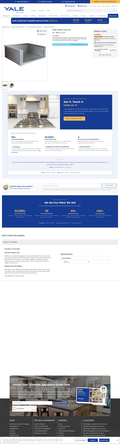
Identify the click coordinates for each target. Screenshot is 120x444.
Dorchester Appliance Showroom (94, 428)
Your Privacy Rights (80, 440)
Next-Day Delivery (23, 1)
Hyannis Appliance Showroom (93, 433)
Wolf (53, 32)
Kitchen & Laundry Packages (19, 424)
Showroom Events (40, 433)
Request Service (70, 1)
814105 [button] (63, 32)
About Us (62, 428)
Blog (60, 424)
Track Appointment (40, 431)
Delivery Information (41, 426)
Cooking (33, 15)
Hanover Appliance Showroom (93, 426)
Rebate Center (113, 15)
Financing (83, 15)
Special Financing (46, 1)
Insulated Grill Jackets (49, 27)
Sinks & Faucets (65, 15)
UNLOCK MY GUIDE (61, 402)
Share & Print (42, 31)
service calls (76, 21)
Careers (61, 435)
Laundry (25, 15)
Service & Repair (39, 424)
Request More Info (106, 54)
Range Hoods (42, 15)
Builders (92, 15)
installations (88, 21)
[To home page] (14, 8)
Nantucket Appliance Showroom (94, 435)
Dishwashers (16, 15)
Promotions (41, 10)
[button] (91, 6)
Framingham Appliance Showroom (95, 424)
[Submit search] (114, 10)
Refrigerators (14, 426)
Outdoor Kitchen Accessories (18, 27)
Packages (75, 15)
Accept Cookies (104, 440)
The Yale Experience (44, 420)
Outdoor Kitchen (53, 15)
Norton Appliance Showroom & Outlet (96, 431)
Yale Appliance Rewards (67, 431)
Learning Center (101, 15)
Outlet (48, 10)
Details (84, 44)
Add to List (42, 34)
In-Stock (33, 10)
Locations (88, 420)
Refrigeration (6, 15)
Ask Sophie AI (109, 185)
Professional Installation (42, 428)
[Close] (117, 440)
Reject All (92, 440)
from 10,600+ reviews (103, 21)
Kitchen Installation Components (34, 27)
